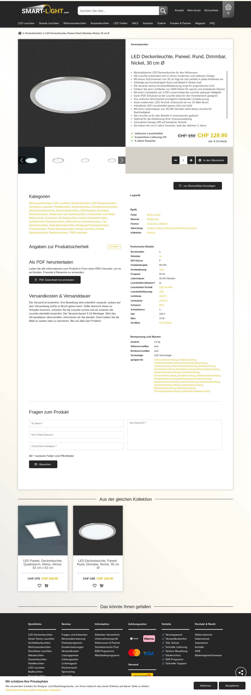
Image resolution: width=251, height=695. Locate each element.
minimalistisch (179, 228)
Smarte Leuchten (49, 23)
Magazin (200, 23)
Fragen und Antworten (74, 634)
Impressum (201, 642)
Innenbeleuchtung (189, 382)
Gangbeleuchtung (187, 375)
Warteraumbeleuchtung (208, 375)
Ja (160, 256)
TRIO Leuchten (78, 232)
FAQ (212, 23)
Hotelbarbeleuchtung (209, 382)
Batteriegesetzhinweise (208, 655)
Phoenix (151, 232)
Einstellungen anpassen (47, 689)
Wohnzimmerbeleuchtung (194, 363)
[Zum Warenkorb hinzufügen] (46, 586)
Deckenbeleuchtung (164, 369)
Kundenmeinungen (73, 647)
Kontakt (179, 10)
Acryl (156, 219)
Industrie (148, 23)
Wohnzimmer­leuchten (41, 210)
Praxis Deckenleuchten (61, 228)
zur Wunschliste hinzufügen (200, 185)
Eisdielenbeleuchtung (192, 385)
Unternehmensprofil (106, 638)
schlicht (167, 228)
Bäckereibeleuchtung (164, 388)
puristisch (192, 228)
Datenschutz (202, 638)
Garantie (67, 675)
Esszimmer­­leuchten (67, 210)
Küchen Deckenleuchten (93, 217)
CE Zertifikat (165, 323)
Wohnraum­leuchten (40, 203)
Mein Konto (194, 10)
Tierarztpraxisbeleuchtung (167, 391)
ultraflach (163, 224)
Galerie (161, 23)
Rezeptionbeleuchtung (165, 378)
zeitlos (159, 228)
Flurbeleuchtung (162, 366)
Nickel (157, 215)
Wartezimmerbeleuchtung (167, 372)
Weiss (150, 215)
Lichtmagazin (69, 663)
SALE (135, 23)
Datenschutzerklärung (18, 689)
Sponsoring (68, 671)
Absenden (45, 464)
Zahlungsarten (70, 659)
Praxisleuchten (37, 228)
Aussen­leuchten (37, 659)
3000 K (162, 296)
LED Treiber (121, 23)
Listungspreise (70, 655)
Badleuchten (35, 671)
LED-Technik (165, 287)
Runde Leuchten (85, 228)
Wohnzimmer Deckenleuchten (83, 221)
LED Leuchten (26, 23)
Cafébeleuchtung (187, 360)
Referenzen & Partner (107, 642)
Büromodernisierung (73, 638)
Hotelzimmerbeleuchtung (184, 366)
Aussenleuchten (100, 23)
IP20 (161, 305)
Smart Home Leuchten (41, 638)
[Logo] (44, 9)
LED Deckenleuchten (104, 203)
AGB (197, 651)
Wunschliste (211, 10)
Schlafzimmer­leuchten (105, 206)
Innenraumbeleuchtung (166, 360)
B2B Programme (104, 651)
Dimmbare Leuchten (41, 206)
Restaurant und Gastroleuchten (67, 214)
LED (161, 291)
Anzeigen (114, 246)
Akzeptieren (232, 685)
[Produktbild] (72, 93)
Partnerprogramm (72, 642)
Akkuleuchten (36, 655)
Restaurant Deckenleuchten (92, 225)
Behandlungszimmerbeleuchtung (194, 378)
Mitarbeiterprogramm (107, 655)
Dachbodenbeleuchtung (166, 382)
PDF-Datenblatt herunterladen (56, 279)
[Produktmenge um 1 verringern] (176, 160)
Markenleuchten (58, 232)
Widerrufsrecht (203, 634)
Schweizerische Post (107, 647)
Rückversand (69, 667)
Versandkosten (70, 651)
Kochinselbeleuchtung (165, 375)
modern (151, 228)
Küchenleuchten (81, 206)
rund (149, 224)
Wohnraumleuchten (74, 23)
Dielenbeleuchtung (185, 369)
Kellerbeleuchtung (190, 372)
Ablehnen (205, 685)
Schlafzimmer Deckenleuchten (46, 221)
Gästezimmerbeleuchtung (167, 385)
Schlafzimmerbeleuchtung (167, 363)
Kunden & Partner (180, 23)
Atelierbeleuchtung (185, 388)
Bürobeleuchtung (206, 366)
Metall (150, 219)
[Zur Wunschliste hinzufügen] (39, 586)
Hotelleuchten (62, 206)
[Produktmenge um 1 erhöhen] (191, 160)
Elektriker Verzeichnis (107, 634)
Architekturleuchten (39, 642)
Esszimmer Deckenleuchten (61, 217)
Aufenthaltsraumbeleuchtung (195, 391)
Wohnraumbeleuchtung (207, 369)
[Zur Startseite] (20, 33)
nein (161, 269)
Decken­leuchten (80, 203)
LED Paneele (87, 210)
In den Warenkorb (213, 160)
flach (155, 224)
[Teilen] (240, 672)
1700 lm (163, 300)
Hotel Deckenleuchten (62, 225)
